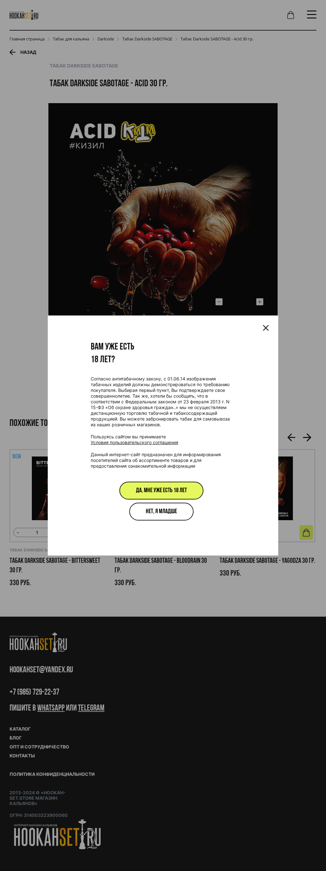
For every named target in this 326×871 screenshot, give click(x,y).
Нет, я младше (161, 511)
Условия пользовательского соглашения (134, 442)
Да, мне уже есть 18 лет (161, 490)
